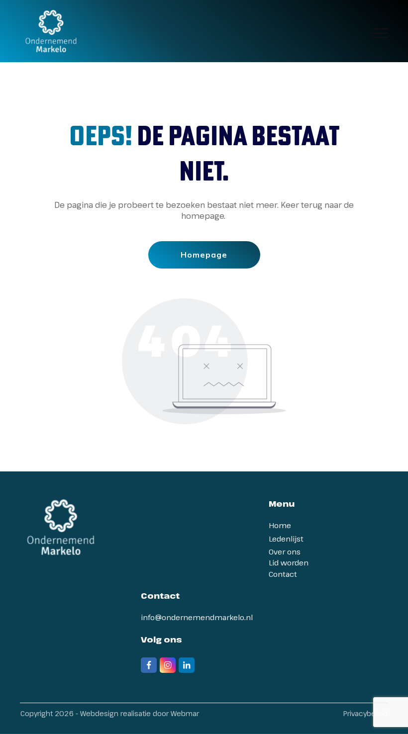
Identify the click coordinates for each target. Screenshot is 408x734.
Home (280, 525)
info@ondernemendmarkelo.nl (197, 617)
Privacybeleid (365, 713)
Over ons (285, 551)
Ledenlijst (286, 539)
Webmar (185, 713)
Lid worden (288, 562)
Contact (283, 574)
